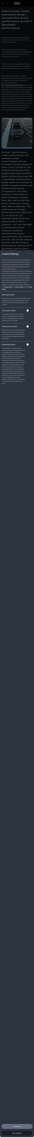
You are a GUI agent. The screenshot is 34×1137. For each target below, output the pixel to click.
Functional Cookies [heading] (9, 310)
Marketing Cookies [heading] (8, 344)
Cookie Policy (8, 287)
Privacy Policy (19, 287)
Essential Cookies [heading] (8, 295)
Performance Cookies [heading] (9, 326)
